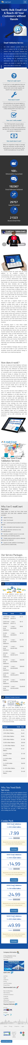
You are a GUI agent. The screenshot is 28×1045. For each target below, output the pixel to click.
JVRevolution (6, 1002)
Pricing (5, 984)
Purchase (14, 851)
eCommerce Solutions (8, 997)
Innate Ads (6, 999)
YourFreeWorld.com (8, 960)
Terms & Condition (8, 985)
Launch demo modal (6, 1043)
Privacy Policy (7, 987)
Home (5, 1028)
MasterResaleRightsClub (9, 1004)
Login (5, 980)
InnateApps (6, 1000)
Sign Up (14, 69)
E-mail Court (7, 2)
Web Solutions (7, 995)
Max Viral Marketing (8, 993)
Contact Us (6, 982)
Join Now (6, 978)
